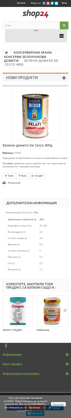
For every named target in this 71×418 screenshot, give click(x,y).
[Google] (48, 3)
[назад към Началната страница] (6, 53)
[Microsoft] (56, 3)
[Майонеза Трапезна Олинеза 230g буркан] (52, 311)
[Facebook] (44, 3)
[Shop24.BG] (35, 14)
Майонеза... (43, 329)
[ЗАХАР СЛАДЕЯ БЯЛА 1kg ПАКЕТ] (18, 311)
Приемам (58, 404)
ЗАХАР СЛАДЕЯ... (13, 329)
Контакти (21, 3)
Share (23, 175)
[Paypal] (52, 3)
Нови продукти (22, 77)
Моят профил (12, 364)
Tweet (10, 175)
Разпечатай (14, 183)
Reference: (8, 153)
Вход (64, 3)
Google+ (39, 175)
